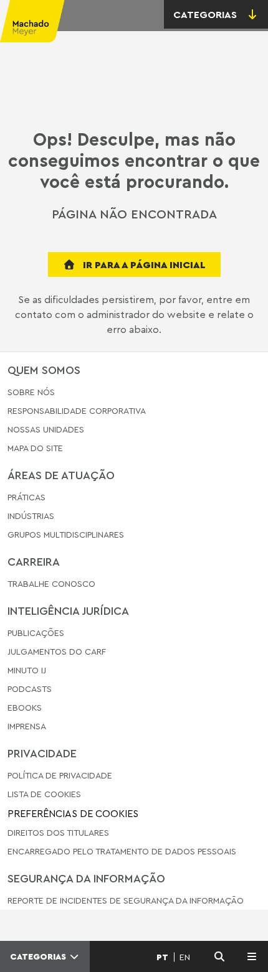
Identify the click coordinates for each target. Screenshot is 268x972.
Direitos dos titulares (58, 832)
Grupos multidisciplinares (65, 534)
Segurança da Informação (86, 878)
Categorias (39, 956)
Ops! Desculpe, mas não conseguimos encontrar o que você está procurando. (134, 160)
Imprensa (26, 726)
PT (162, 957)
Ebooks (24, 707)
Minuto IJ (26, 670)
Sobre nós (31, 392)
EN (184, 957)
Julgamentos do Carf (56, 651)
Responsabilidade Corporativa (76, 410)
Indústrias (30, 515)
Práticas (26, 497)
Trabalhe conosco (51, 584)
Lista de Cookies (44, 793)
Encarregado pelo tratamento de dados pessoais (121, 851)
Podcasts (29, 688)
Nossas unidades (45, 429)
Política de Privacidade (59, 775)
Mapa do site (35, 448)
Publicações (35, 633)
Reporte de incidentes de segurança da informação (125, 900)
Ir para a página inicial (143, 264)
